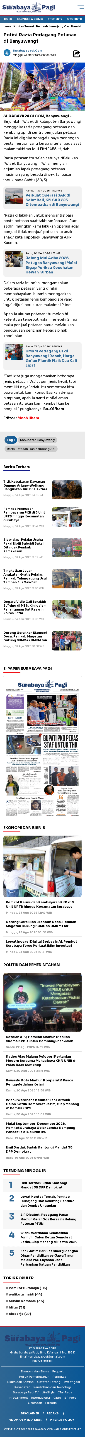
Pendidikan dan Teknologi (52, 1387)
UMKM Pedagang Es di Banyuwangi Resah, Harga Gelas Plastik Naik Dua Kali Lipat (51, 358)
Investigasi (71, 1382)
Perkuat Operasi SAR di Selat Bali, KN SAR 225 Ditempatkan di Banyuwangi (52, 200)
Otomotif (74, 19)
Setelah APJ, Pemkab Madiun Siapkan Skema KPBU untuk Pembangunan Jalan (39, 1039)
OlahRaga (65, 1392)
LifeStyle (48, 1392)
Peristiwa (59, 1377)
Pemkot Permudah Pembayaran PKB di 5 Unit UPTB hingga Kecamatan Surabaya (24, 514)
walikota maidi (25, 1294)
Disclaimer (30, 1413)
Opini (57, 1398)
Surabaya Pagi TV (26, 1392)
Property (55, 19)
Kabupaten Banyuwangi (37, 440)
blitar (17, 1307)
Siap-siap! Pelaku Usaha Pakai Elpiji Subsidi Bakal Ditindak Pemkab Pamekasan (23, 545)
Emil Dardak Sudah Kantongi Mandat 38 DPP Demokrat (39, 1149)
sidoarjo (20, 1314)
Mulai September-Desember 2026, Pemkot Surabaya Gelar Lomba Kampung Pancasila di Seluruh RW (40, 1128)
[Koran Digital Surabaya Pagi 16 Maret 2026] (42, 748)
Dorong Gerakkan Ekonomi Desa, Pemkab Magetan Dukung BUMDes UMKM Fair (25, 636)
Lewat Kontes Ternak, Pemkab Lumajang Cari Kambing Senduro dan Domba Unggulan (47, 1201)
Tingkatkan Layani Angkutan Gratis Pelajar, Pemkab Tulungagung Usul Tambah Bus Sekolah (25, 576)
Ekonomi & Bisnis (30, 19)
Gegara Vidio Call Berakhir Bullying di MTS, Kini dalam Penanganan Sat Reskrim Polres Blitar (24, 607)
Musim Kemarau (26, 1301)
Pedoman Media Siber (25, 1419)
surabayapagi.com (27, 50)
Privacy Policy (62, 1419)
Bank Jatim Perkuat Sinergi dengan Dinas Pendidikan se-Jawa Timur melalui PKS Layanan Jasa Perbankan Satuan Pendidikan (49, 1258)
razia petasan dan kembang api (31, 449)
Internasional (41, 1398)
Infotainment (18, 1398)
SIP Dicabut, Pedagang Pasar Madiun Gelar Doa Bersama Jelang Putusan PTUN (48, 1219)
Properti (58, 1371)
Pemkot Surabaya (28, 1288)
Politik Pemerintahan (34, 1377)
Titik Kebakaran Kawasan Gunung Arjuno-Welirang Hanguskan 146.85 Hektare (25, 485)
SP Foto (70, 1398)
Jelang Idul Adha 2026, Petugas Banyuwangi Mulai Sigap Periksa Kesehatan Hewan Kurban (51, 265)
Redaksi (53, 1413)
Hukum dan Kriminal (19, 1382)
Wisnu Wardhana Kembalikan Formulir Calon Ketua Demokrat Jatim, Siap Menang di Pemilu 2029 (42, 1104)
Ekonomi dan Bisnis (35, 1371)
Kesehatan (22, 1387)
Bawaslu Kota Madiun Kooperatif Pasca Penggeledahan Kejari (39, 1082)
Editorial (51, 1403)
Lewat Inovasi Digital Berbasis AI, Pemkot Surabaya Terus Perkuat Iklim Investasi (41, 943)
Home (8, 19)
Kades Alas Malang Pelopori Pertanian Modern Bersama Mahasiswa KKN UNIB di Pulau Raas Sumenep (41, 1060)
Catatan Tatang (49, 1382)
